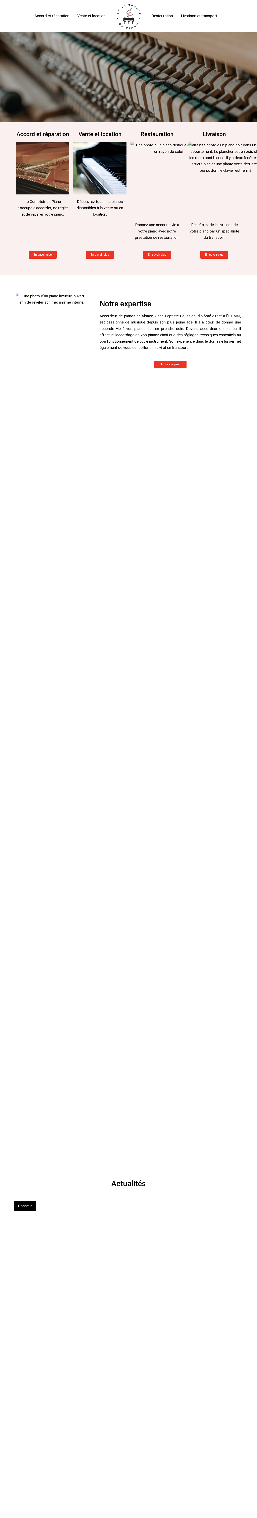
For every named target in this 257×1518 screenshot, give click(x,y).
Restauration (162, 15)
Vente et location (91, 15)
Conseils (25, 1206)
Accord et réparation (52, 15)
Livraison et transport (199, 15)
